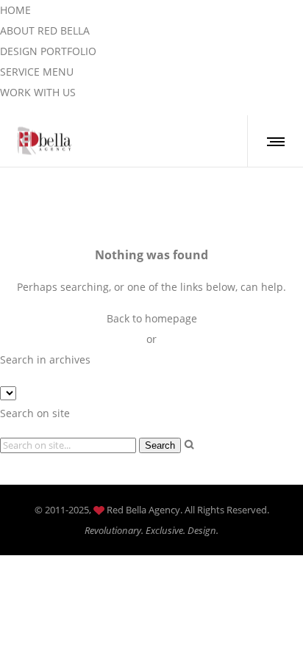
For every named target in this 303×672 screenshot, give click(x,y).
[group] (15, 10)
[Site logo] (45, 141)
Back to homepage (152, 318)
